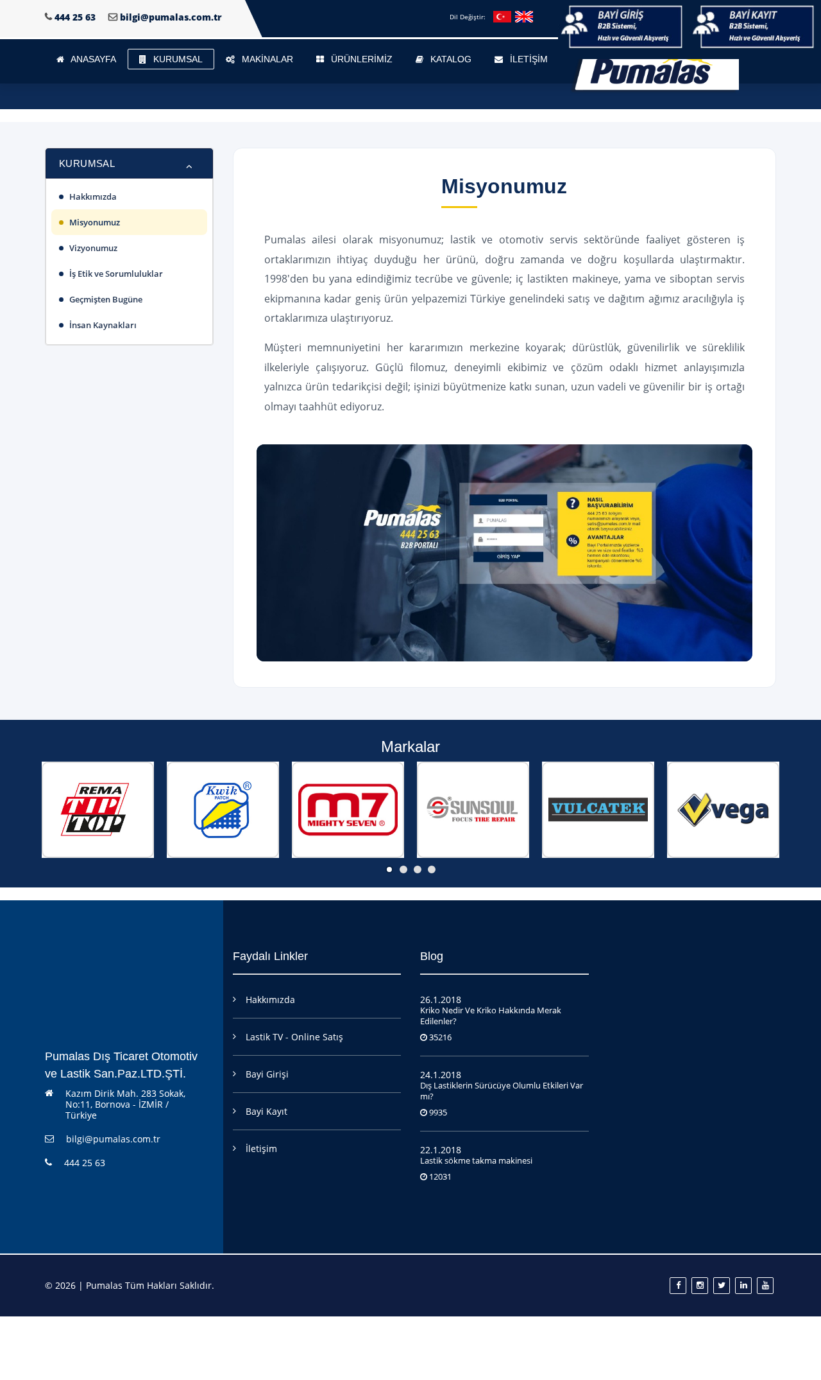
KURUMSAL (177, 59)
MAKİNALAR (266, 59)
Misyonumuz (94, 222)
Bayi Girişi (267, 1074)
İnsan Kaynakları (103, 325)
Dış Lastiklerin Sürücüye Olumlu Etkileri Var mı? (501, 1090)
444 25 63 (75, 17)
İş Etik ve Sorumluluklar (116, 273)
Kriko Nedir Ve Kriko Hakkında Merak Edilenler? (490, 1015)
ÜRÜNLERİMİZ (360, 59)
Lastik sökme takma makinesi (476, 1160)
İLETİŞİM (527, 59)
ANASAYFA (92, 59)
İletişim (261, 1148)
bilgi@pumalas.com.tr (171, 17)
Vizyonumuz (93, 248)
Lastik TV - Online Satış (294, 1036)
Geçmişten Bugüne (105, 299)
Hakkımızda (93, 196)
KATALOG (449, 59)
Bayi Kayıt (266, 1111)
